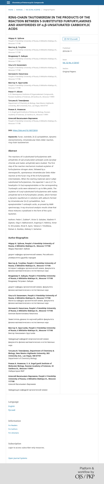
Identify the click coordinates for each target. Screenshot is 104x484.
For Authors (12, 429)
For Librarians (13, 433)
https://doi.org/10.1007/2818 (25, 130)
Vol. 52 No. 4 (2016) (33, 10)
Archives (19, 10)
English (11, 406)
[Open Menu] (8, 2)
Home (10, 10)
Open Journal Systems (17, 458)
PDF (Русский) (72, 39)
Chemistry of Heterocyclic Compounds (28, 2)
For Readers (12, 425)
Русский (11, 410)
